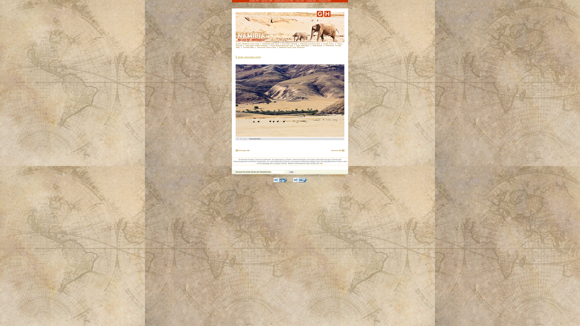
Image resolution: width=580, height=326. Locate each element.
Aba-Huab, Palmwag (289, 44)
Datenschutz (341, 176)
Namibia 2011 (311, 1)
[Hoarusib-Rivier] (290, 136)
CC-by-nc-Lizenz (257, 176)
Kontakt (332, 176)
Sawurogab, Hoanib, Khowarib (256, 45)
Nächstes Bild (336, 150)
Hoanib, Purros (328, 44)
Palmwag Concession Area (310, 44)
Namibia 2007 (254, 1)
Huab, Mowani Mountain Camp (282, 45)
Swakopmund (317, 45)
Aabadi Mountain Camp (270, 44)
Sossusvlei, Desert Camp (266, 47)
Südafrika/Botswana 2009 (283, 1)
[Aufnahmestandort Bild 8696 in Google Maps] (247, 140)
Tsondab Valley (248, 47)
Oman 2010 (299, 1)
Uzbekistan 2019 (324, 1)
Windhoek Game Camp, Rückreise (292, 47)
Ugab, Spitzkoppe (302, 45)
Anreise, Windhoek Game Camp (247, 44)
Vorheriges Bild (244, 150)
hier (321, 163)
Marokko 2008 (267, 1)
